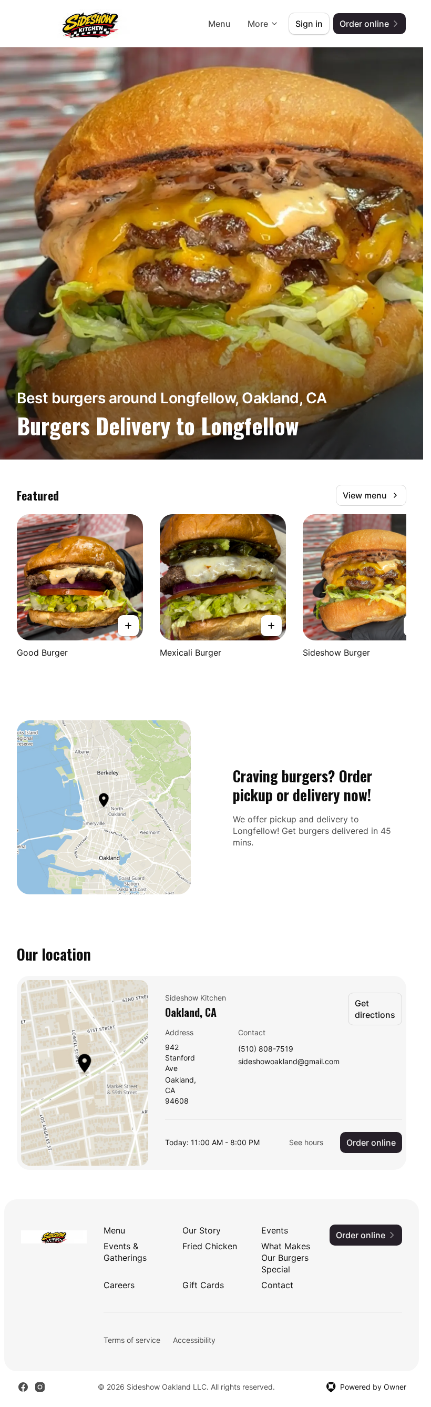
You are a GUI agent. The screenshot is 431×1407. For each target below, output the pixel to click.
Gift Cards (203, 1285)
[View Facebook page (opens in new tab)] (23, 1387)
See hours (306, 1142)
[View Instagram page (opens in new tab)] (40, 1387)
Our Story (201, 1230)
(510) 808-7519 (265, 1049)
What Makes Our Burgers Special (285, 1258)
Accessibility (194, 1339)
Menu (219, 23)
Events (274, 1230)
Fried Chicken (209, 1246)
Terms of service (132, 1339)
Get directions (375, 1009)
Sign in (309, 23)
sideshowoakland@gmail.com (289, 1062)
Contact (277, 1285)
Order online (371, 1142)
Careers (119, 1285)
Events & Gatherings (125, 1252)
